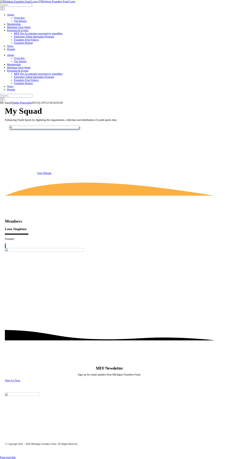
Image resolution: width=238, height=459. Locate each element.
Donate (78, 434)
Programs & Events (21, 434)
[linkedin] (5, 246)
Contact (15, 437)
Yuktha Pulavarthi (21, 102)
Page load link (8, 457)
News (63, 434)
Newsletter (45, 434)
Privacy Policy (36, 437)
